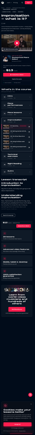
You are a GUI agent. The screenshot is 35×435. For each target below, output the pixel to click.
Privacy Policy (22, 430)
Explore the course (17, 79)
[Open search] (22, 2)
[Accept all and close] (31, 404)
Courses (8, 7)
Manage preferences (18, 428)
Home (2, 7)
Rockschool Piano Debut (19, 7)
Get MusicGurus (17, 309)
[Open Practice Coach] (30, 395)
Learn (8, 2)
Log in (28, 2)
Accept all (18, 424)
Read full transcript (8, 215)
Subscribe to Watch (17, 74)
